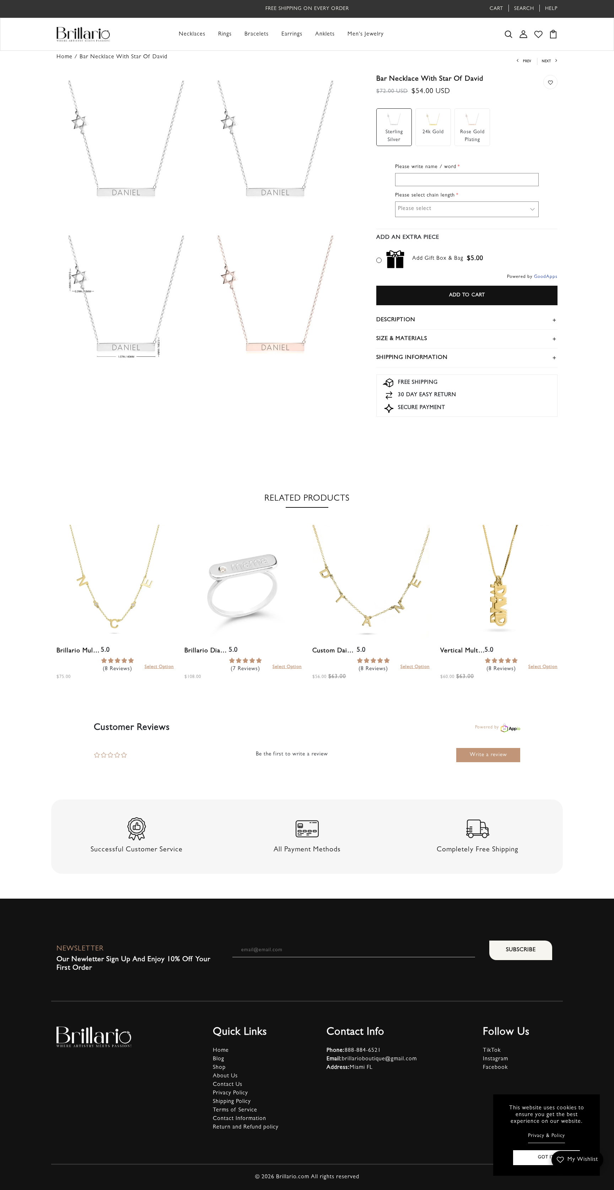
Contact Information (239, 1119)
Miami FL (350, 1068)
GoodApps (546, 277)
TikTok (492, 1051)
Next (546, 61)
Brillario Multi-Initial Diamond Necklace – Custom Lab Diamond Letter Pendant (78, 651)
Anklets (325, 34)
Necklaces (192, 34)
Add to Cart (467, 295)
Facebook (495, 1068)
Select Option (159, 667)
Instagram (495, 1059)
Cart (496, 8)
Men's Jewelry (366, 34)
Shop (219, 1068)
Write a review (488, 755)
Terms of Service (235, 1110)
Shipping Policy (232, 1102)
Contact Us (227, 1085)
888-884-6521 (354, 1051)
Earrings (291, 34)
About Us (225, 1076)
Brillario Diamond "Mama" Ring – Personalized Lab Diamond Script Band (206, 651)
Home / (68, 57)
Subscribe (521, 950)
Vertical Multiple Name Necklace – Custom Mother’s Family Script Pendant (462, 651)
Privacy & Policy (546, 1136)
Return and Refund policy (246, 1127)
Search (524, 8)
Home (221, 1051)
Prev (527, 61)
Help (551, 8)
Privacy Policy (230, 1093)
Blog (218, 1059)
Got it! (546, 1158)
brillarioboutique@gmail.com (372, 1059)
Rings (225, 34)
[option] (115, 610)
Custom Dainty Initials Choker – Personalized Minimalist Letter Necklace (334, 651)
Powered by (487, 728)
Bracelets (256, 34)
